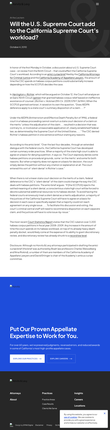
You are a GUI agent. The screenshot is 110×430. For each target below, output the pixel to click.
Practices (47, 393)
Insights (78, 393)
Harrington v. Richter (23, 94)
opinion (37, 97)
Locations (79, 405)
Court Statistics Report (40, 221)
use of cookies (70, 417)
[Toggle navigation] (97, 4)
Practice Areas (48, 399)
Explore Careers (59, 359)
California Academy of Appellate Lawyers (61, 77)
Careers (78, 399)
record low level (78, 235)
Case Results (48, 404)
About (13, 399)
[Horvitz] (21, 4)
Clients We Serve (49, 408)
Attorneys (15, 393)
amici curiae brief (56, 74)
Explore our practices (25, 359)
